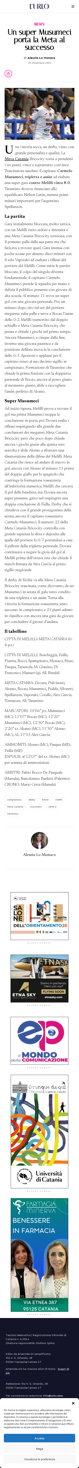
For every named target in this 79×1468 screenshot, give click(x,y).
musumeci (36, 806)
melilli (58, 799)
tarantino (12, 813)
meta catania (15, 806)
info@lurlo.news (53, 1395)
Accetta (39, 1438)
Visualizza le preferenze (39, 1459)
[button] (73, 1403)
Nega (39, 1449)
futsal (45, 799)
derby (31, 799)
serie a (52, 806)
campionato (14, 799)
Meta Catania (17, 159)
